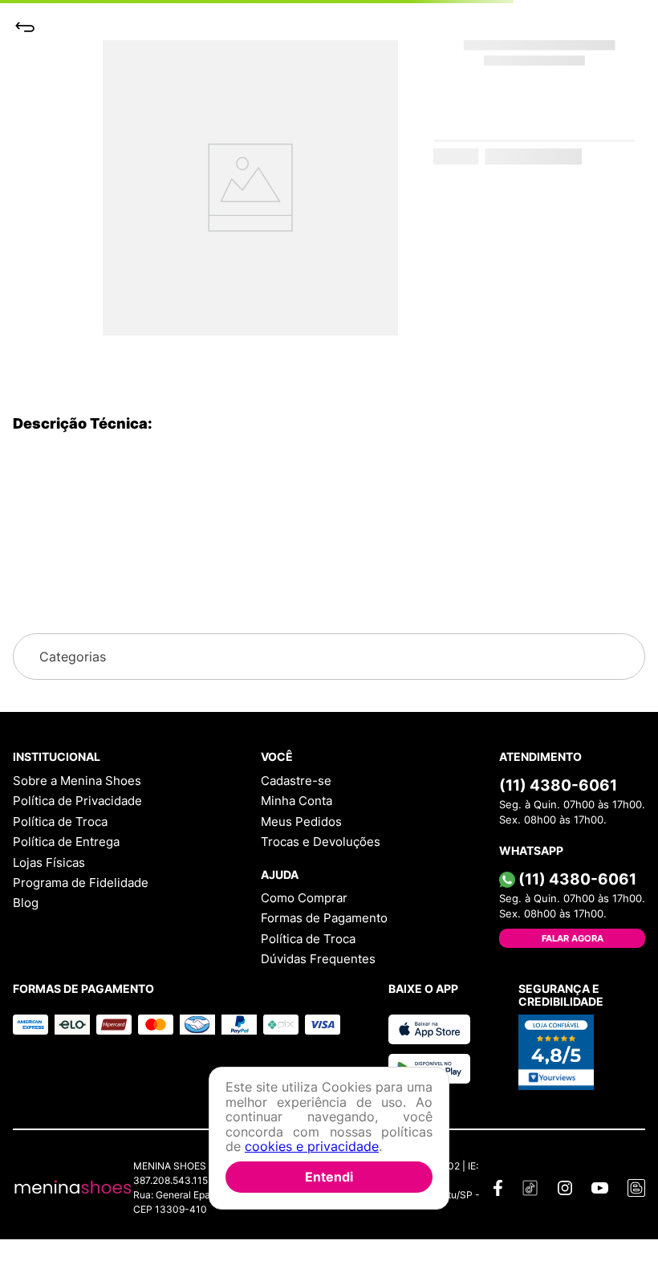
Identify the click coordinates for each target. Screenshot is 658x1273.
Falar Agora (572, 938)
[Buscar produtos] (600, 86)
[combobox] (329, 86)
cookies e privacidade (312, 1146)
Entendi (329, 1177)
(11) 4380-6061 (558, 785)
